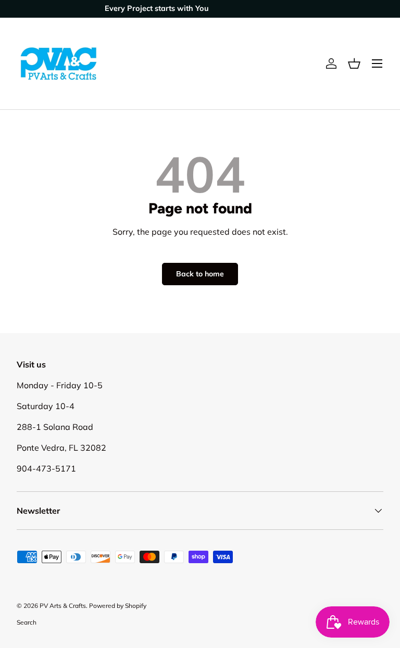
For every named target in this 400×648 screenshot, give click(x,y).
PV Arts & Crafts (63, 605)
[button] (354, 63)
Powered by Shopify (117, 605)
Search (26, 622)
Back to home (200, 273)
